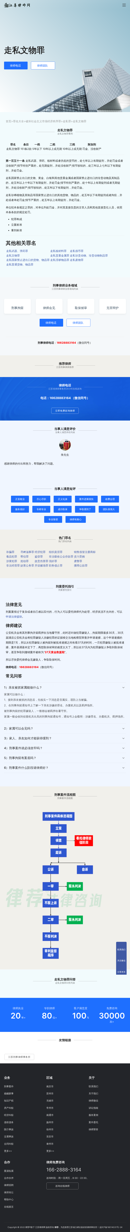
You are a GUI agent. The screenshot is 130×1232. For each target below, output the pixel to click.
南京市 (49, 1086)
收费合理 (110, 499)
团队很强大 (109, 509)
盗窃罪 (39, 556)
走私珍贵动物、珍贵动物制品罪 (89, 255)
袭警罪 (78, 561)
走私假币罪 (76, 251)
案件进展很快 (86, 499)
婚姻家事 (9, 1093)
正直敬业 (20, 499)
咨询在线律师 (62, 1185)
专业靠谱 (53, 519)
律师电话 (15, 65)
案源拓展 (9, 1170)
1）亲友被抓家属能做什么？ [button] (23, 687)
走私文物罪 (13, 255)
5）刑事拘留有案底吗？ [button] (20, 758)
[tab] (65, 703)
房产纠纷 (9, 1107)
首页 (8, 121)
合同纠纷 (9, 1143)
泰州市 (49, 1143)
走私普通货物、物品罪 (19, 264)
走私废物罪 (76, 260)
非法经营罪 (13, 565)
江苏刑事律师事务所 (19, 1056)
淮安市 (49, 1136)
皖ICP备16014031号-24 (111, 1227)
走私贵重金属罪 (59, 255)
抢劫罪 (24, 561)
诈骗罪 (10, 552)
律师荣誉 (93, 1129)
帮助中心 (9, 1199)
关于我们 (93, 1093)
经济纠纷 (9, 1114)
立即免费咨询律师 (65, 410)
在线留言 (9, 1206)
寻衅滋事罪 (27, 552)
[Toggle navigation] (124, 5)
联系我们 (93, 1086)
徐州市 (49, 1129)
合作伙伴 (9, 1177)
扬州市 (49, 1122)
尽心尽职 (41, 499)
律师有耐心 (76, 519)
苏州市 (49, 1093)
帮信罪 (24, 556)
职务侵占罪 (55, 565)
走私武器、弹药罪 (17, 251)
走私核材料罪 (58, 251)
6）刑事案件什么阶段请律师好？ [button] (26, 767)
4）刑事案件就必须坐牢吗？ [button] (23, 748)
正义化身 (62, 499)
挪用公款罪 (81, 565)
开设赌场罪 (41, 565)
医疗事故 (9, 1129)
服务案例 (93, 1114)
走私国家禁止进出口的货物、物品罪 (28, 260)
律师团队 (42, 65)
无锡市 (49, 1100)
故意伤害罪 (41, 561)
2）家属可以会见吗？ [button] (18, 728)
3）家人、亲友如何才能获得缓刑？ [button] (28, 738)
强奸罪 (53, 561)
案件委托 (93, 1122)
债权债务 (9, 1122)
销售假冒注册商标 (85, 552)
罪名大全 (18, 121)
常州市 (49, 1107)
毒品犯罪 (11, 556)
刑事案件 (9, 1086)
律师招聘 (9, 1185)
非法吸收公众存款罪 (61, 556)
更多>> (8, 1150)
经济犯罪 (40, 552)
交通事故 (9, 1136)
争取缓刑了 (85, 509)
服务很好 (20, 509)
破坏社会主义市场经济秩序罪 (43, 121)
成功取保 (62, 509)
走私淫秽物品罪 (59, 260)
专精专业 (41, 509)
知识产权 (9, 1100)
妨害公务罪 (27, 565)
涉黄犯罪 (11, 561)
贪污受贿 (79, 556)
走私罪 (67, 121)
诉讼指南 (93, 1107)
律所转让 (9, 1192)
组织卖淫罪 (55, 552)
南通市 (49, 1114)
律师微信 (93, 1100)
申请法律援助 (14, 616)
